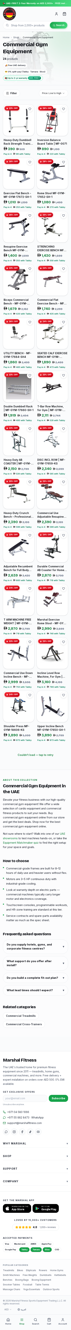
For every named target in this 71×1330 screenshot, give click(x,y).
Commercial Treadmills (21, 1015)
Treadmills (8, 1270)
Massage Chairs (11, 1289)
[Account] (56, 14)
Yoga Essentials (31, 1289)
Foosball (27, 1284)
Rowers (43, 1270)
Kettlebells (60, 1275)
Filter (13, 93)
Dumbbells (46, 1275)
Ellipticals (31, 1270)
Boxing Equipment (41, 1279)
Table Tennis (42, 1284)
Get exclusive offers (19, 1091)
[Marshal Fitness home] (9, 13)
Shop (16, 37)
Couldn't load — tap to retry (35, 754)
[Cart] (64, 14)
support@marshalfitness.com (24, 1122)
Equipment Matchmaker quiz (21, 842)
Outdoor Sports (51, 1289)
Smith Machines (11, 1275)
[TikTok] (30, 1132)
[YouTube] (38, 1132)
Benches (7, 1279)
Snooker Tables (11, 1284)
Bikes (20, 1270)
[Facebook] (22, 1132)
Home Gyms (56, 1270)
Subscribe (58, 1098)
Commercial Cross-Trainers (24, 1024)
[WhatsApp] (6, 1132)
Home (6, 37)
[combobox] (53, 93)
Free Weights (30, 1275)
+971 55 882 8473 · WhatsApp (25, 1117)
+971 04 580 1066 (18, 1112)
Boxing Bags (22, 1279)
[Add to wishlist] (30, 109)
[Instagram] (14, 1132)
